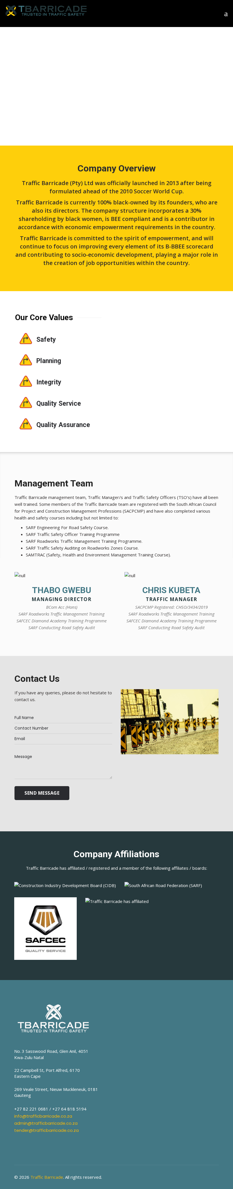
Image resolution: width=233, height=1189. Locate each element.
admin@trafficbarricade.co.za (46, 1123)
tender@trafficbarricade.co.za (46, 1130)
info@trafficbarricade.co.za (43, 1116)
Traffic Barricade (46, 1177)
